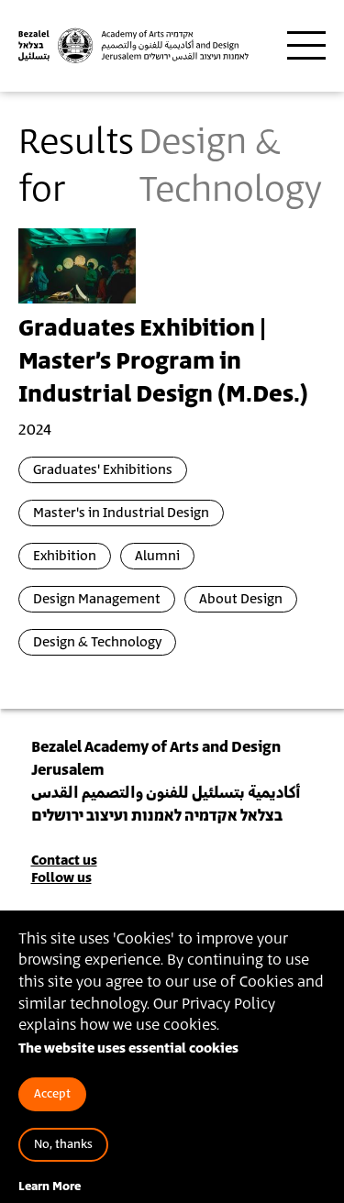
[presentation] (77, 265)
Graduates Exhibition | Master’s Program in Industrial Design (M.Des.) (163, 362)
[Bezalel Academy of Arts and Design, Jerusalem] (133, 46)
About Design (241, 599)
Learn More (49, 1187)
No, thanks (63, 1144)
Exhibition (64, 556)
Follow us (61, 878)
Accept (52, 1094)
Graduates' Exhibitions (102, 470)
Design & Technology (97, 642)
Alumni (157, 556)
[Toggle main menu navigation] (306, 46)
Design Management (97, 599)
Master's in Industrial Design (121, 513)
